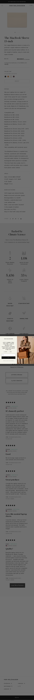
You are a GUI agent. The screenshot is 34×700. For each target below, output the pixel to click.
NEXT (8, 357)
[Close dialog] (33, 337)
